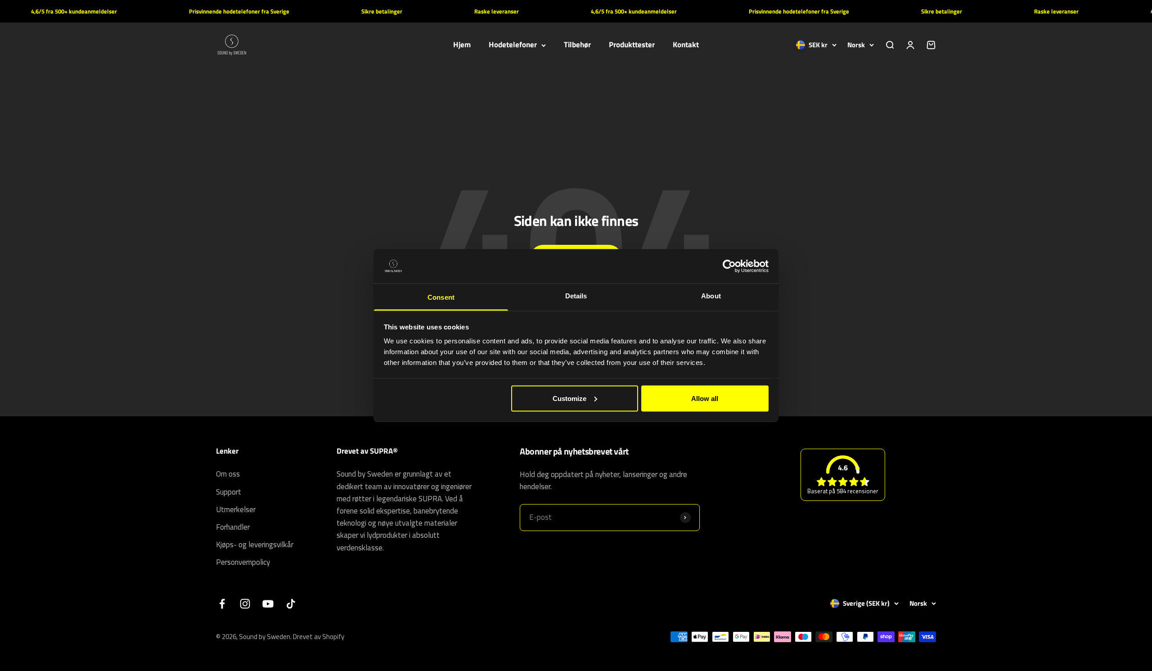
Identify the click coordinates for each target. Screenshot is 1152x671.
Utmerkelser (236, 509)
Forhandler (233, 527)
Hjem (462, 45)
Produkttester (632, 45)
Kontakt (686, 45)
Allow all (704, 398)
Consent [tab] (441, 297)
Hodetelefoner (513, 45)
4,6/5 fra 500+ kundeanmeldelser (61, 11)
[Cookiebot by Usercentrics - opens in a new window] (729, 266)
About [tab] (711, 296)
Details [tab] (576, 296)
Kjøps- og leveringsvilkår (254, 544)
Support (228, 492)
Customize (569, 398)
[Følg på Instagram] (245, 604)
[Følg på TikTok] (291, 604)
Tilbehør (577, 45)
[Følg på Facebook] (222, 604)
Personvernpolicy (243, 562)
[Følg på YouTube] (268, 604)
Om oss (228, 474)
